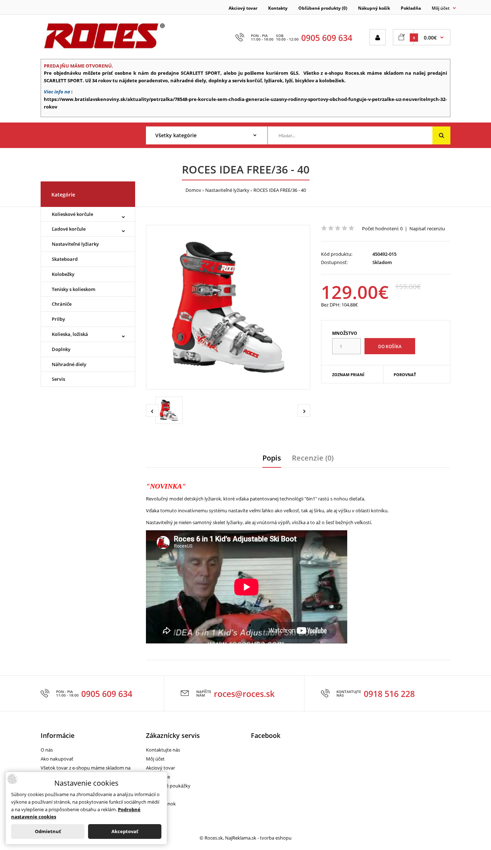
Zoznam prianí (348, 374)
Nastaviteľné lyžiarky (227, 190)
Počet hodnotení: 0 (382, 228)
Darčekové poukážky (168, 785)
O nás (47, 750)
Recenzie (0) (313, 458)
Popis (271, 458)
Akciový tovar (243, 8)
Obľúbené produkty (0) (322, 8)
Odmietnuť (48, 831)
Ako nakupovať (57, 759)
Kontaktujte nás (163, 750)
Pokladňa (411, 8)
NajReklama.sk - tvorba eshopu (258, 838)
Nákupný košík (374, 8)
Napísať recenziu (427, 228)
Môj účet (155, 759)
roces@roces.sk (244, 693)
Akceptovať (124, 831)
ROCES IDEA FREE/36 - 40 (279, 190)
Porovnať (405, 374)
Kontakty (278, 8)
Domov (193, 190)
